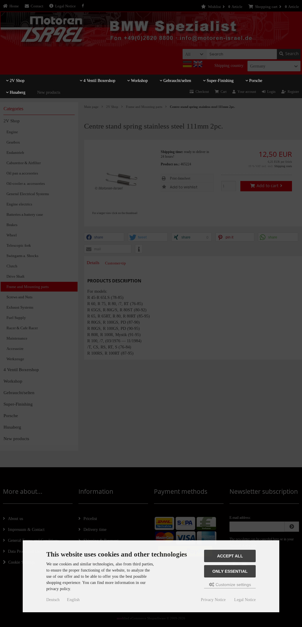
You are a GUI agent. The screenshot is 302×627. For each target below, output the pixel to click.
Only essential (230, 571)
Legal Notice (245, 600)
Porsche (255, 80)
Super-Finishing (220, 80)
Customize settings (232, 584)
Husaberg (17, 92)
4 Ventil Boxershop (98, 80)
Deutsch (53, 600)
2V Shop (16, 80)
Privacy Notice (213, 600)
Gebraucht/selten (176, 80)
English (73, 600)
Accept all (230, 556)
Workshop (139, 80)
